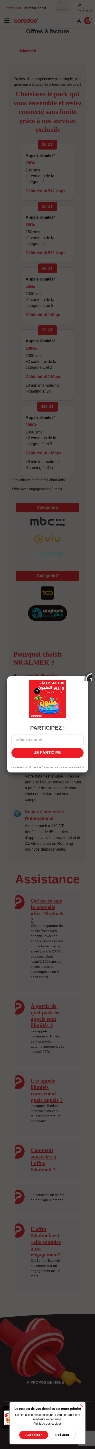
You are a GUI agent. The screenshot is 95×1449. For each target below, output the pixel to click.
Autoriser (33, 1435)
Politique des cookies (47, 1423)
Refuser (62, 1435)
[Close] (87, 676)
